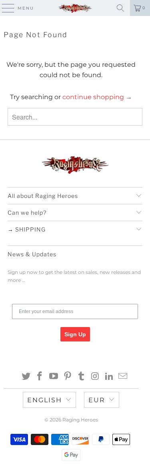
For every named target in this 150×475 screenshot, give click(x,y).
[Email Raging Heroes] (123, 376)
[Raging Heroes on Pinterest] (68, 376)
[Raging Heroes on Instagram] (96, 376)
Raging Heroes (80, 420)
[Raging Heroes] (75, 8)
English (44, 400)
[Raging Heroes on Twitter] (26, 376)
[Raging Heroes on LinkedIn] (109, 376)
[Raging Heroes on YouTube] (54, 376)
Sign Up (75, 334)
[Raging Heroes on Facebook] (40, 376)
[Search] (120, 8)
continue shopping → (97, 97)
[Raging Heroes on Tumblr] (82, 376)
